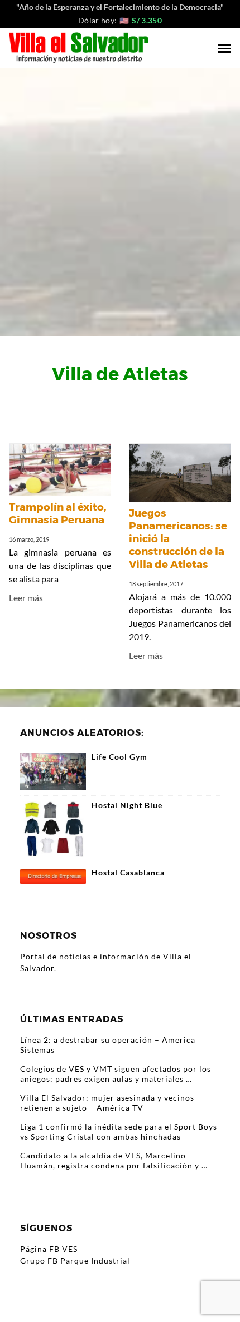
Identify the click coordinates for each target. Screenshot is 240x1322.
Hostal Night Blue (127, 805)
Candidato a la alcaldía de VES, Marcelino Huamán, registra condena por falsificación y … (114, 1160)
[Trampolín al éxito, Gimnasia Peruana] (60, 471)
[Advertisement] (120, 193)
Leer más (26, 597)
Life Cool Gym (119, 757)
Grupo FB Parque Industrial (75, 1260)
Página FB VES (49, 1249)
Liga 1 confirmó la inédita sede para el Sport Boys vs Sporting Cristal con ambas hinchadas (118, 1131)
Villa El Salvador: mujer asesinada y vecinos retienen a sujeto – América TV (107, 1102)
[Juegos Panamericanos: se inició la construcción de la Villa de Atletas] (180, 473)
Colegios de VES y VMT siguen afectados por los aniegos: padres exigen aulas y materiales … (115, 1073)
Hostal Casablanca (128, 873)
